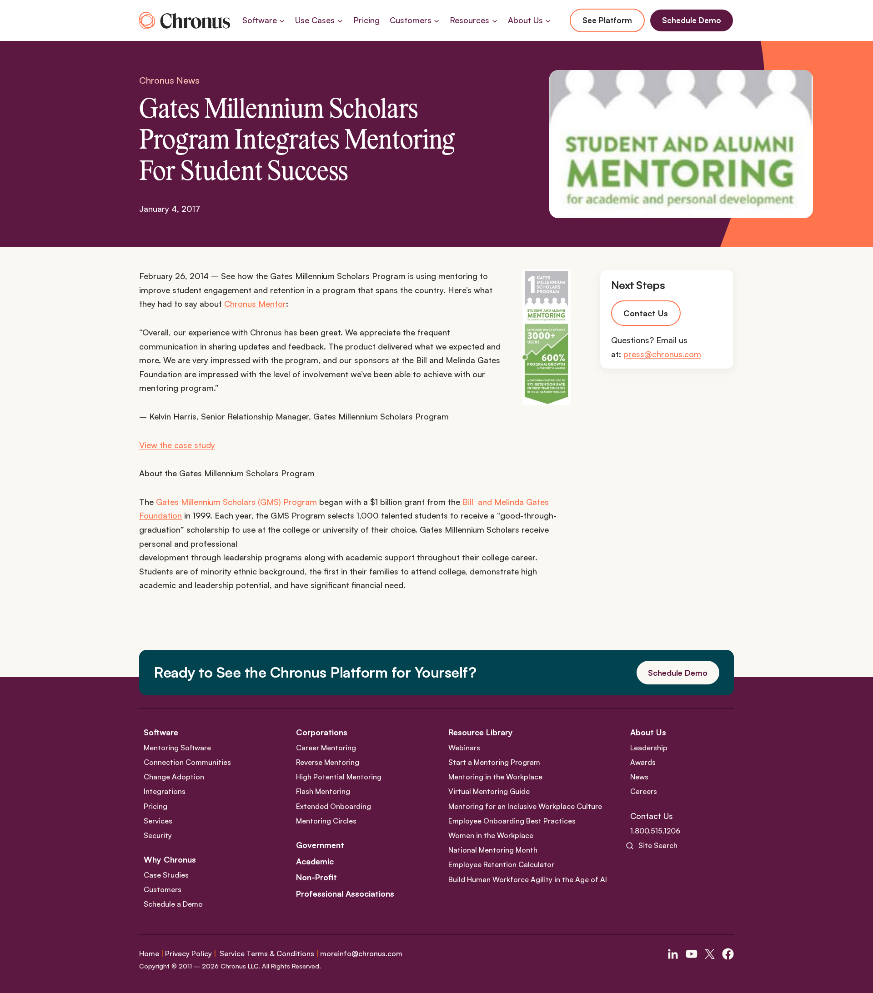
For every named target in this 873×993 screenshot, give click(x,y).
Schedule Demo (691, 20)
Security (158, 835)
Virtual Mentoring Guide (489, 791)
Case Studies (166, 874)
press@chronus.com (662, 354)
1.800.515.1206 (655, 830)
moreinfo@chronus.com (361, 953)
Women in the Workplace (490, 835)
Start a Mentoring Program (494, 762)
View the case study (177, 445)
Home (149, 953)
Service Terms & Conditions (267, 953)
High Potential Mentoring (338, 776)
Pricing (366, 20)
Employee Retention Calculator (501, 864)
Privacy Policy (188, 953)
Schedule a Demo (173, 903)
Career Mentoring (326, 747)
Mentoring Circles (326, 820)
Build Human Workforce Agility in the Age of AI (527, 879)
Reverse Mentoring (327, 762)
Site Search (657, 845)
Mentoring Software (177, 747)
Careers (643, 791)
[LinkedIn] (672, 953)
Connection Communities (187, 762)
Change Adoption (174, 776)
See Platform (607, 20)
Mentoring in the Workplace (495, 776)
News (639, 776)
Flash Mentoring (323, 791)
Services (158, 820)
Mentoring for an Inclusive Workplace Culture (525, 806)
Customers (162, 889)
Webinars (464, 747)
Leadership (648, 747)
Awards (643, 762)
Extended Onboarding (333, 806)
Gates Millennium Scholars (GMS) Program (236, 502)
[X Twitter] (710, 954)
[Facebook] (728, 954)
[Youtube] (691, 954)
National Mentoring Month (492, 849)
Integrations (165, 791)
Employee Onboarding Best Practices (512, 820)
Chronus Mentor (255, 304)
